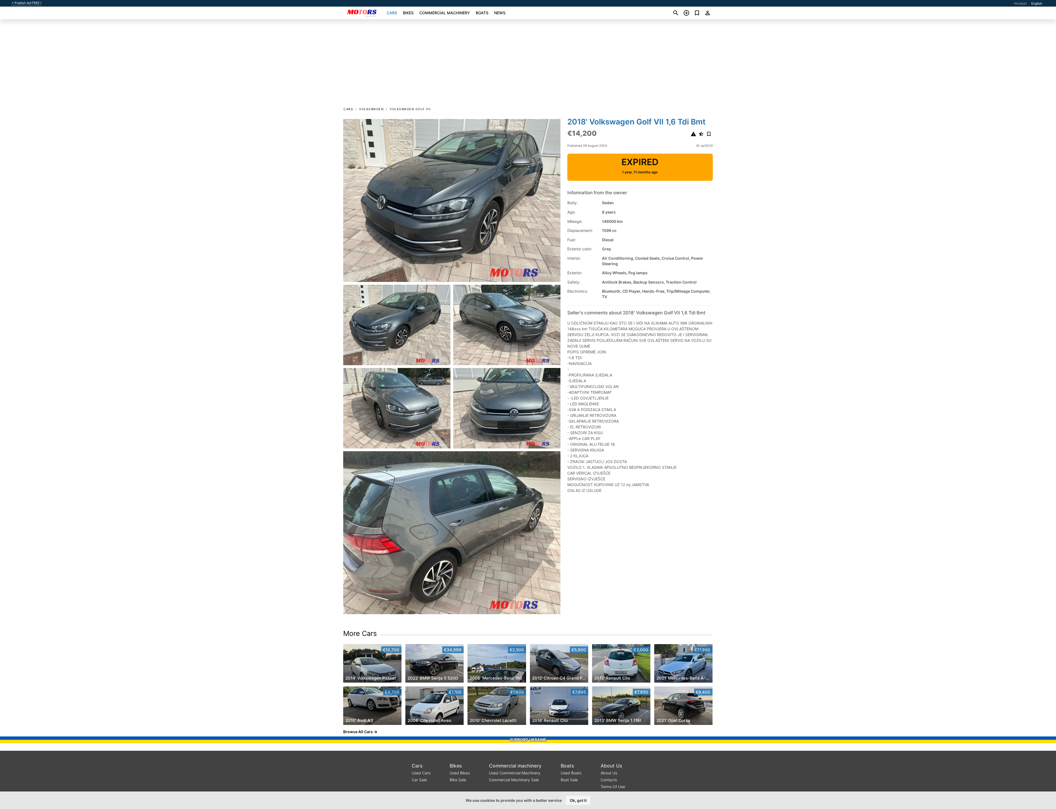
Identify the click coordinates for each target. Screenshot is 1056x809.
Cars (392, 12)
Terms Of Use (613, 786)
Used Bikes (460, 773)
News (499, 12)
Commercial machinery (444, 12)
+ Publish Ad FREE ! (26, 3)
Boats (482, 12)
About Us (611, 766)
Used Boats (571, 773)
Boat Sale (569, 779)
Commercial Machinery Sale (514, 779)
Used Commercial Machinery (514, 773)
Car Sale (419, 779)
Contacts (609, 779)
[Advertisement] (528, 64)
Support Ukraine (528, 739)
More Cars (360, 633)
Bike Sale (458, 779)
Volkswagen (371, 109)
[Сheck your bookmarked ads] (697, 13)
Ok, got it (578, 800)
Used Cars (421, 773)
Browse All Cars (358, 731)
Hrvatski (1020, 3)
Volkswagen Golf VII (410, 109)
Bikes (408, 12)
